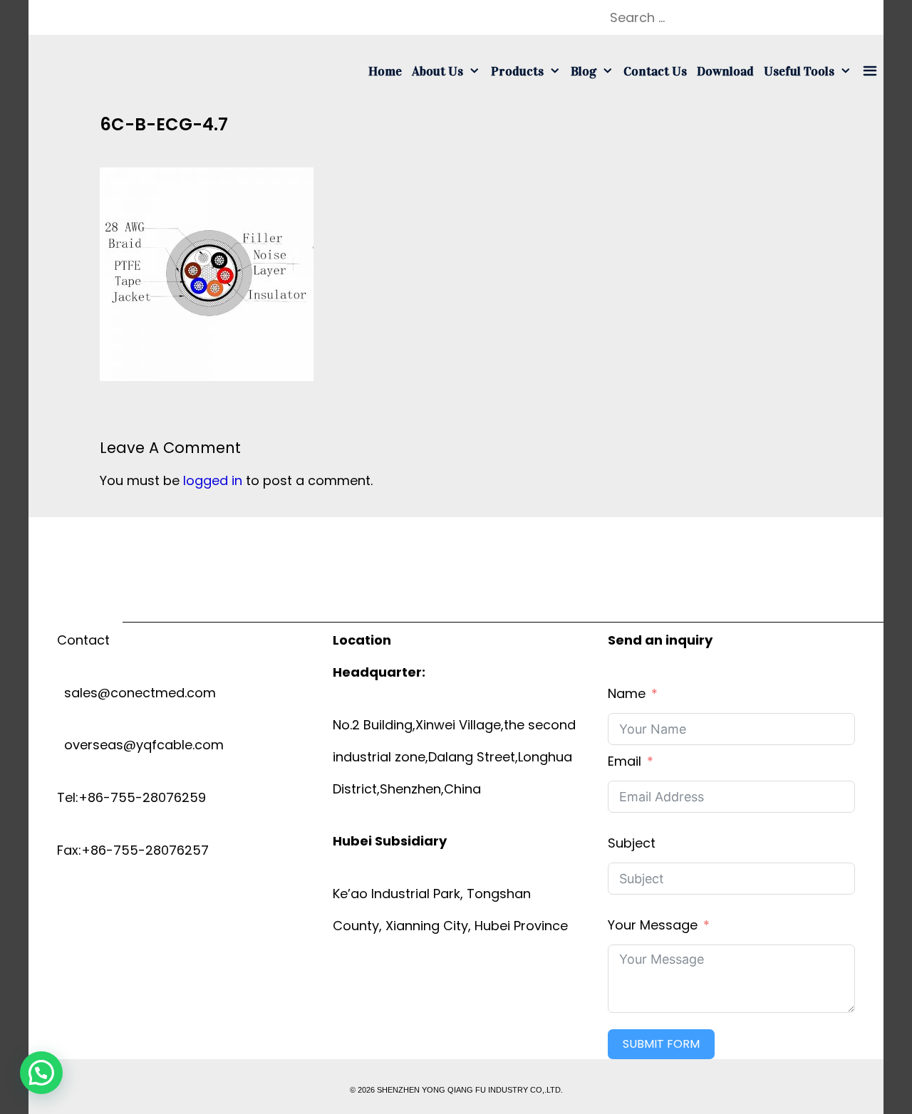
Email (624, 761)
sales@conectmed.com (136, 693)
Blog (583, 71)
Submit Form (661, 1044)
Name (627, 693)
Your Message (653, 925)
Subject (632, 843)
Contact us (655, 71)
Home (385, 71)
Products (517, 71)
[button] (41, 1072)
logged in (212, 480)
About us (437, 71)
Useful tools (799, 71)
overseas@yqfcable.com (140, 745)
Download (725, 71)
